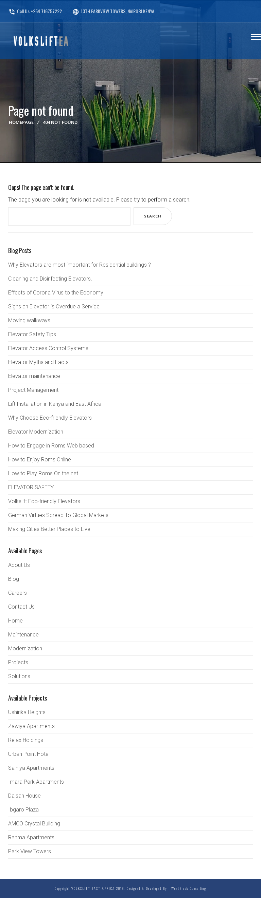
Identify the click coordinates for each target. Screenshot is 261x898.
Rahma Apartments (31, 837)
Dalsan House (24, 795)
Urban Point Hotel (29, 754)
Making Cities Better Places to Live (49, 529)
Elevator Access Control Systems (48, 348)
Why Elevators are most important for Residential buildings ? (79, 265)
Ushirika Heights (27, 712)
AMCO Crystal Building (34, 823)
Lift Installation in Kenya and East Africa (54, 404)
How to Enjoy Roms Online (39, 459)
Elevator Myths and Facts (38, 362)
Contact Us (21, 607)
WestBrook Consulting (187, 888)
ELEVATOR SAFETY (31, 487)
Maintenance (23, 634)
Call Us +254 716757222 (35, 11)
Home (15, 620)
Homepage (21, 122)
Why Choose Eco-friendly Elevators (50, 418)
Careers (17, 593)
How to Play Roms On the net (43, 473)
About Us (19, 565)
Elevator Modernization (35, 431)
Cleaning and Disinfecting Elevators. (50, 278)
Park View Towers (29, 851)
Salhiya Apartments (31, 768)
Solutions (19, 676)
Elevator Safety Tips (32, 334)
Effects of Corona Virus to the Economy (55, 292)
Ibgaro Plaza (23, 809)
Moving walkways (29, 320)
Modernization (25, 648)
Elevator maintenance (34, 376)
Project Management (33, 390)
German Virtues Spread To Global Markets (58, 515)
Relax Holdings (25, 740)
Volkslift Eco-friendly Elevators (44, 501)
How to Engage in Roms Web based (51, 445)
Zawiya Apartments (31, 726)
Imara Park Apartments (36, 782)
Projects (18, 662)
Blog (13, 579)
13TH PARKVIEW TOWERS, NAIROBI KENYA (113, 11)
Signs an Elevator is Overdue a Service (54, 306)
